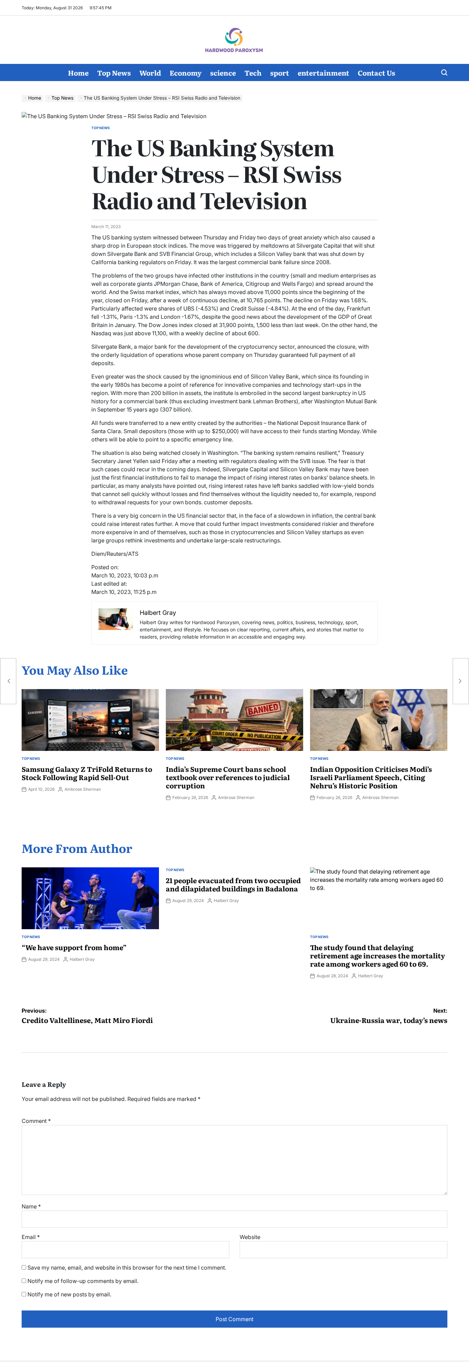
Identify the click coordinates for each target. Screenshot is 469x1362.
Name (31, 1206)
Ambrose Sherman (83, 789)
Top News (114, 72)
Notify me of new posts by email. (69, 1294)
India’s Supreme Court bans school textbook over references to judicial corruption (228, 777)
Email (31, 1237)
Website (250, 1237)
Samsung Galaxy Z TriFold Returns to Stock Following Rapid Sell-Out (87, 773)
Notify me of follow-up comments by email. (82, 1280)
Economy (186, 72)
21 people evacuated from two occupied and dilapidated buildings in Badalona (233, 884)
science (223, 72)
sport (279, 72)
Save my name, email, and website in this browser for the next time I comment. (126, 1267)
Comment (36, 1120)
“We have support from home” (74, 947)
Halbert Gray (82, 959)
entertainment (323, 72)
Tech (253, 72)
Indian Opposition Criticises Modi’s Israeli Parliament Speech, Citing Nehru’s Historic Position (371, 777)
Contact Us (376, 72)
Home (78, 72)
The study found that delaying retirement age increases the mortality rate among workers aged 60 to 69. (377, 955)
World (150, 72)
